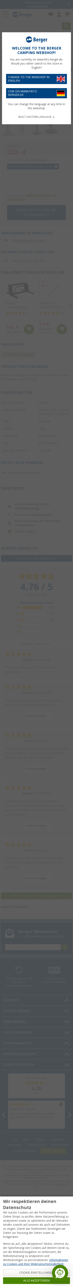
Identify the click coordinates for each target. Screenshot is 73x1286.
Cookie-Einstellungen (36, 1272)
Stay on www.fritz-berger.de (23, 93)
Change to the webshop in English (28, 79)
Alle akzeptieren (36, 1280)
